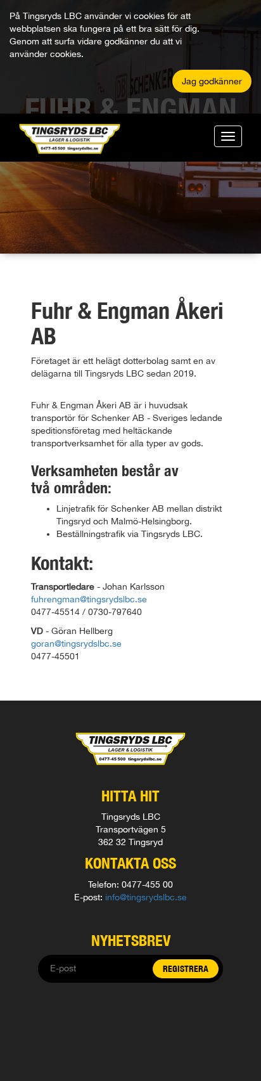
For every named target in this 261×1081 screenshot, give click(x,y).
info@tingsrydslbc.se (146, 897)
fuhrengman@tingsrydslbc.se (89, 599)
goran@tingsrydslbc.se (76, 643)
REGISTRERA (185, 969)
